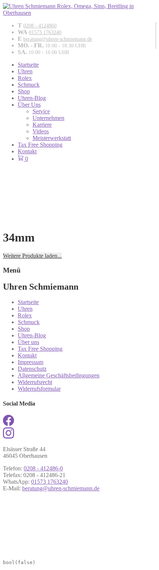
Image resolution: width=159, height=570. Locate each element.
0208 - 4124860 (40, 26)
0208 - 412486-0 (43, 468)
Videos (41, 131)
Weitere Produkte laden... (32, 256)
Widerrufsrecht (35, 382)
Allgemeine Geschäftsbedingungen (58, 375)
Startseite (28, 64)
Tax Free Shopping (40, 144)
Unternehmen (48, 118)
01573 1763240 (45, 32)
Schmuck (29, 84)
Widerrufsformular (39, 389)
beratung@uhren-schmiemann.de (57, 39)
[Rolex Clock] (79, 182)
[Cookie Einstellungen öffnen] (58, 551)
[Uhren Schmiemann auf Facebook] (8, 424)
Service (41, 111)
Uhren (25, 71)
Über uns (28, 342)
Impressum (30, 362)
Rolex (25, 78)
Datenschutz (32, 369)
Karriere (42, 124)
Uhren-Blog (32, 98)
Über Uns (29, 104)
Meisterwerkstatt (52, 138)
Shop (24, 91)
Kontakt (27, 151)
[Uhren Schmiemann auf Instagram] (8, 436)
